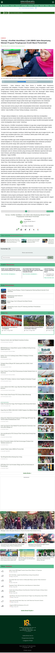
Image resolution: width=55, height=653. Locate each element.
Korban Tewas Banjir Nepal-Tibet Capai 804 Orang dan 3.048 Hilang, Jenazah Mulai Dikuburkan (13, 241)
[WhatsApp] (21, 229)
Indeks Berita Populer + (27, 610)
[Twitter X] (34, 229)
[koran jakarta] (2, 13)
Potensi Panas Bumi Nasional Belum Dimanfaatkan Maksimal (33, 328)
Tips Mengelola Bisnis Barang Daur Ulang (11, 456)
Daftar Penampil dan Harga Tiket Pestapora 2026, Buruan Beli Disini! (18, 403)
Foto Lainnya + (51, 313)
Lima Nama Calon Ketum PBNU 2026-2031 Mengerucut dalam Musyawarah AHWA (33, 241)
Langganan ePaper (28, 640)
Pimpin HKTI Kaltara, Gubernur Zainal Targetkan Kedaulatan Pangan (18, 379)
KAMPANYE (3, 38)
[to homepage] (27, 623)
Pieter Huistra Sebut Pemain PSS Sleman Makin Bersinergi (16, 394)
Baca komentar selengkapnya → (8, 274)
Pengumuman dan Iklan (28, 638)
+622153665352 (28, 631)
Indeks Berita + (27, 473)
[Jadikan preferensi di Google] (38, 229)
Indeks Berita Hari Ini (28, 635)
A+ (51, 81)
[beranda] (1, 6)
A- (3, 81)
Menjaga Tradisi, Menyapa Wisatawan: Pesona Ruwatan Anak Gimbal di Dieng (21, 530)
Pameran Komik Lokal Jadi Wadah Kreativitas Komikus (15, 340)
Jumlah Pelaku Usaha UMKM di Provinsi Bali (12, 449)
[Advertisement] (27, 25)
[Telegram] (25, 229)
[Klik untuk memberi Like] (17, 229)
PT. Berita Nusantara (31, 646)
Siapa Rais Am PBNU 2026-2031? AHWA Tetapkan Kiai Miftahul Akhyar (19, 410)
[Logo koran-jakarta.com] (28, 2)
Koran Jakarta (22, 646)
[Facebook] (29, 229)
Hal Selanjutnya (50, 211)
